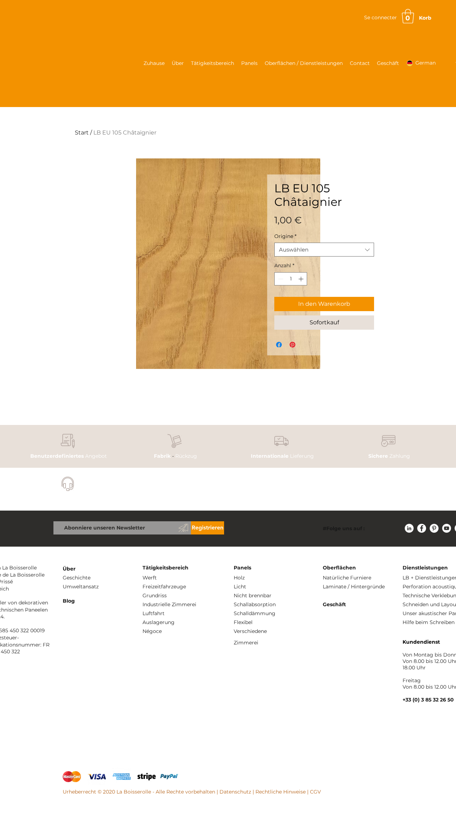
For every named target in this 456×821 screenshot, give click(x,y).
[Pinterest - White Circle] (434, 528)
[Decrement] (279, 279)
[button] (408, 16)
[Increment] (301, 279)
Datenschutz (235, 792)
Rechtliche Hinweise (280, 792)
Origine (285, 236)
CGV (315, 792)
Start (82, 132)
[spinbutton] (290, 279)
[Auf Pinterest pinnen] (292, 344)
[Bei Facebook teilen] (279, 344)
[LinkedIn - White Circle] (409, 528)
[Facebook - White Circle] (421, 528)
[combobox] (324, 250)
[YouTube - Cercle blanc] (446, 528)
